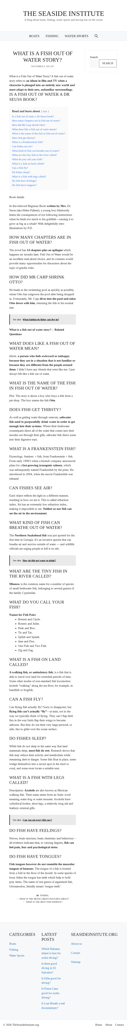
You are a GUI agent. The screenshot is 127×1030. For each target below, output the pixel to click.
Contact (75, 952)
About (108, 1024)
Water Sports (76, 36)
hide (45, 111)
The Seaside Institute (63, 13)
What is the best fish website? (44, 902)
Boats (34, 36)
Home (98, 1024)
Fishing (52, 36)
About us (76, 943)
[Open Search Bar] (96, 36)
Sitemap (76, 961)
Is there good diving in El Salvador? (49, 968)
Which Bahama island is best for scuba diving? (51, 953)
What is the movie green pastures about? (44, 899)
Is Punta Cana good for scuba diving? (50, 993)
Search (94, 57)
